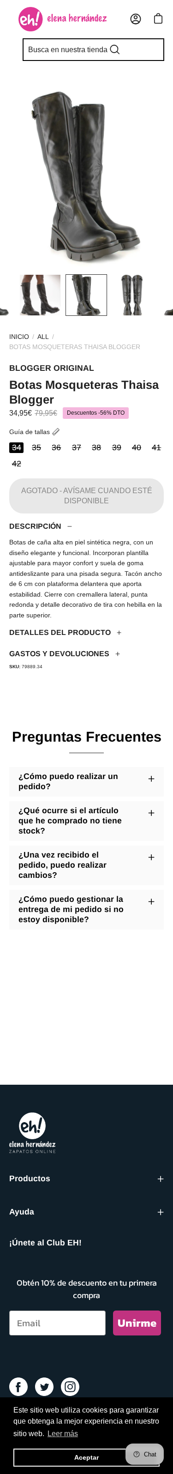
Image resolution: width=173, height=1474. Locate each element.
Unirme (137, 1323)
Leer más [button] (63, 1434)
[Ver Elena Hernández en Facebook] (18, 1386)
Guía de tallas (29, 431)
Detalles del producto (60, 632)
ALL (43, 336)
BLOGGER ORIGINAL (51, 368)
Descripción (35, 526)
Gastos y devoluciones (59, 654)
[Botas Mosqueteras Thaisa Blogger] (21, 295)
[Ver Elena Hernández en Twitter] (44, 1386)
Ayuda (21, 1211)
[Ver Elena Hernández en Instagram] (70, 1386)
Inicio (19, 336)
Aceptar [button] (86, 1457)
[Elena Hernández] (62, 19)
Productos (29, 1178)
